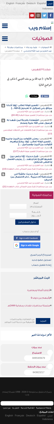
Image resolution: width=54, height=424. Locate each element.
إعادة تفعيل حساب (41, 265)
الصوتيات (42, 38)
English (10, 3)
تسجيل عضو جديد (41, 260)
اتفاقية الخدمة (27, 408)
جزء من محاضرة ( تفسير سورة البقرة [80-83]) (31, 115)
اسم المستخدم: (36, 205)
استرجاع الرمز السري (40, 255)
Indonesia (47, 8)
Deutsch (31, 3)
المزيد (43, 321)
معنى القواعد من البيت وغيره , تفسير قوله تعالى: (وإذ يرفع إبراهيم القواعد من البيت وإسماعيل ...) (28, 141)
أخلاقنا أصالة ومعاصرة (38, 290)
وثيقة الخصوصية (43, 408)
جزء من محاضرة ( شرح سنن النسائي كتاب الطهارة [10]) (27, 169)
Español (41, 3)
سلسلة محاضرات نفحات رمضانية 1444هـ (28, 305)
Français (20, 3)
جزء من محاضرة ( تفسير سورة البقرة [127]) (32, 151)
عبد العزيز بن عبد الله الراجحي (30, 111)
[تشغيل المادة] (3, 105)
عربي (50, 3)
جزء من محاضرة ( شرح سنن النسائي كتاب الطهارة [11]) (27, 186)
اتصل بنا (15, 408)
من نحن (7, 408)
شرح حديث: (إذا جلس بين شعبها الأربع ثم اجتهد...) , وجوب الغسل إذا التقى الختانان (29, 159)
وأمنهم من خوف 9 (40, 298)
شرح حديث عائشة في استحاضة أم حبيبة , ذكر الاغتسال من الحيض (31, 177)
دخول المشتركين (27, 222)
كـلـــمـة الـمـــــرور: (36, 214)
